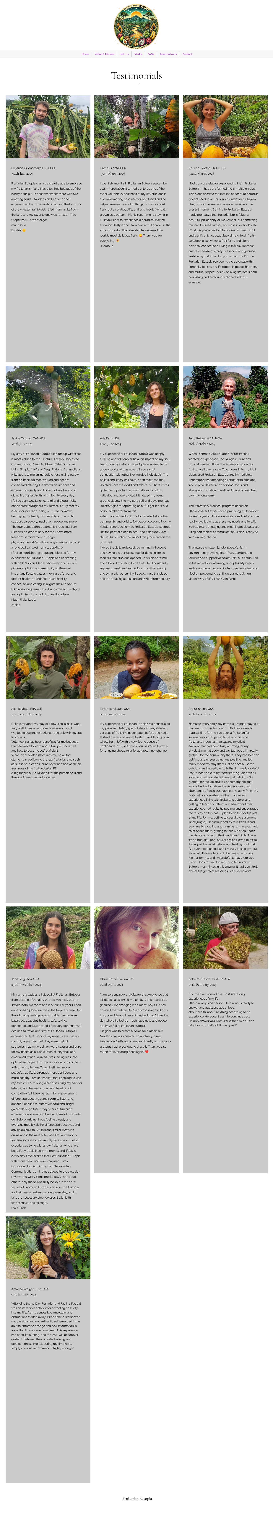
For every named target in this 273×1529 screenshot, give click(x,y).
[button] (124, 54)
